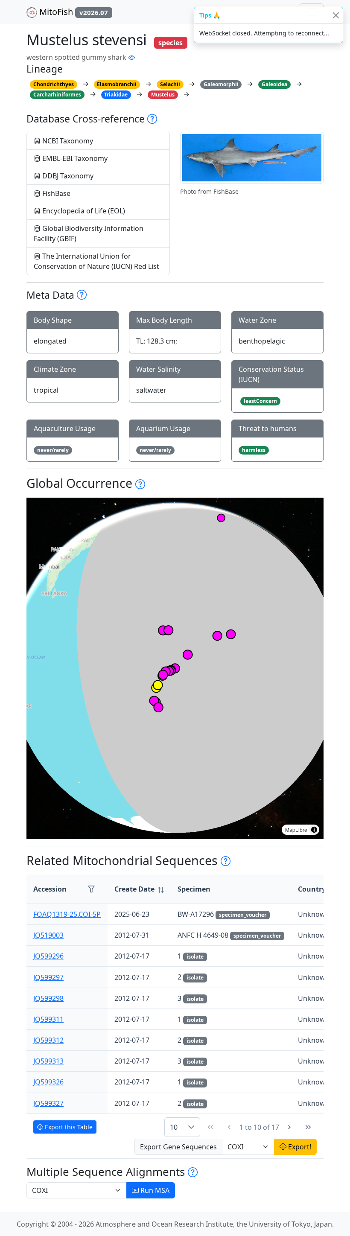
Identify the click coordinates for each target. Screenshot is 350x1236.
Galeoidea (274, 84)
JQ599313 (48, 1061)
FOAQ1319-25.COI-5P (67, 914)
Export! (298, 1146)
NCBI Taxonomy (67, 141)
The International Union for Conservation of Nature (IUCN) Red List (96, 261)
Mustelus (163, 94)
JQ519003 (48, 935)
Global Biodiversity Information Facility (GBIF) (88, 233)
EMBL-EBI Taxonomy (74, 158)
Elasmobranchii (117, 84)
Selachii (170, 84)
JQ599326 (48, 1082)
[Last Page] (308, 1127)
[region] (175, 668)
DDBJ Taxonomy (67, 176)
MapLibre (296, 829)
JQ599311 (48, 1019)
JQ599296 (48, 956)
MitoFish (72, 11)
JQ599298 (48, 998)
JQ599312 (48, 1040)
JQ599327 (48, 1103)
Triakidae (116, 94)
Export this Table (68, 1127)
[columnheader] (139, 889)
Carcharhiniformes (57, 94)
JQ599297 (48, 977)
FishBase (55, 193)
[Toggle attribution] (314, 830)
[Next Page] (289, 1127)
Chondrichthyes (53, 84)
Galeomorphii (221, 84)
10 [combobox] (174, 1127)
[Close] (335, 15)
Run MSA (154, 1190)
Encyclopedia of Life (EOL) (83, 211)
